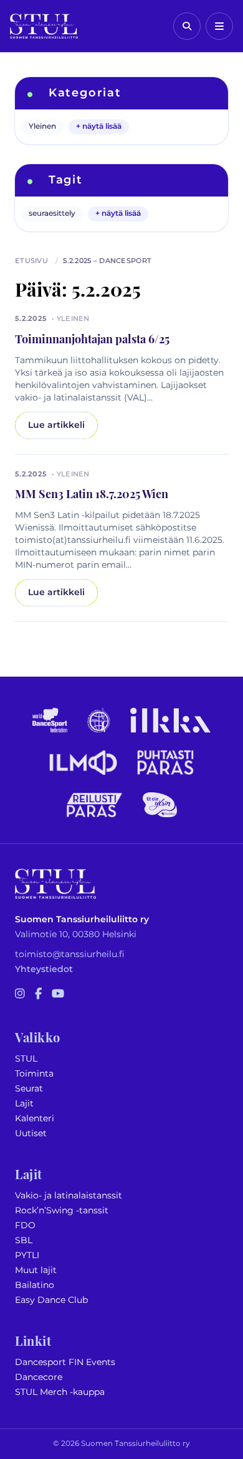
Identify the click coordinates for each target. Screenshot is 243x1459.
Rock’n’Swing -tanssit (61, 1210)
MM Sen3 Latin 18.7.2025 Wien (91, 493)
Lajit (24, 1103)
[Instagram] (20, 994)
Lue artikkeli (56, 425)
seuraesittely (52, 214)
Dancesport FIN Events (65, 1362)
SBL (23, 1240)
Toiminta (34, 1074)
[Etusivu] (44, 26)
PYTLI (27, 1255)
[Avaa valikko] (219, 26)
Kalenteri (34, 1118)
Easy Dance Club (51, 1300)
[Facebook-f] (38, 994)
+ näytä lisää (99, 126)
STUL (26, 1059)
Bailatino (34, 1285)
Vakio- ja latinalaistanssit (68, 1195)
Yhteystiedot (44, 969)
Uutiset (31, 1133)
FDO (25, 1225)
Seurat (29, 1089)
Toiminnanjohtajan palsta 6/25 (92, 338)
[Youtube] (58, 994)
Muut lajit (36, 1270)
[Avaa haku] (187, 26)
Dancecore (38, 1377)
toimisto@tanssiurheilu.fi (70, 954)
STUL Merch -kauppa (60, 1392)
